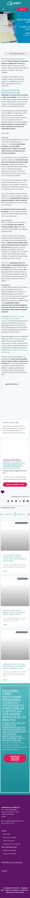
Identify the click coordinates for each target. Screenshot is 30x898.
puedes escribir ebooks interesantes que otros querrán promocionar (12, 318)
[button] (23, 9)
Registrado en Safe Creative (15, 892)
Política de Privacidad (9, 837)
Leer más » (5, 571)
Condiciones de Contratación (12, 844)
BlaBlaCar (6, 263)
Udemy (7, 144)
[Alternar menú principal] (3, 9)
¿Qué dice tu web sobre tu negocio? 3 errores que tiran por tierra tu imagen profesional (14, 612)
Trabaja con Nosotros (9, 854)
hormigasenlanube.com (11, 888)
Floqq (5, 193)
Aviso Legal (6, 834)
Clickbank (6, 296)
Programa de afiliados (9, 850)
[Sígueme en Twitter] (15, 435)
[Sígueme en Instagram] (18, 435)
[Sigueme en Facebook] (12, 435)
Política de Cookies (8, 841)
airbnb (3, 242)
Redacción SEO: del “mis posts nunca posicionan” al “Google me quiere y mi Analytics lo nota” (14, 666)
